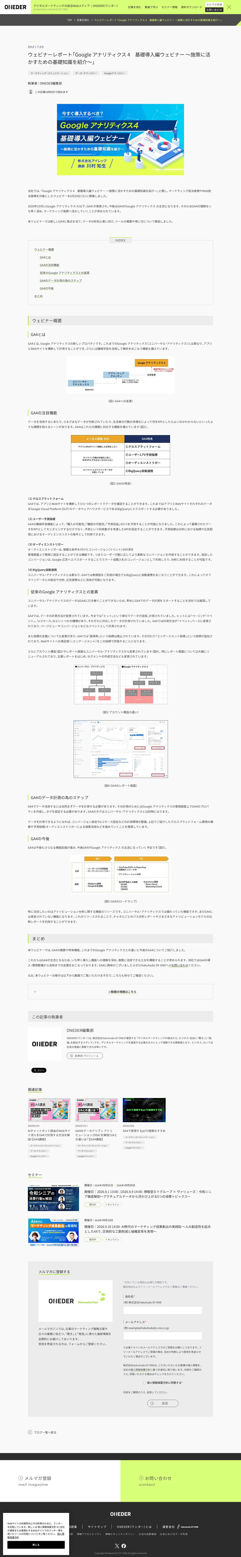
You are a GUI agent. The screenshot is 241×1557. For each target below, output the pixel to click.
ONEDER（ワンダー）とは (134, 1527)
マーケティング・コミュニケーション (49, 73)
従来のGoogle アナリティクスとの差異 (64, 273)
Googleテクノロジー (114, 73)
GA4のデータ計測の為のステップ (61, 280)
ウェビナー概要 (44, 249)
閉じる (36, 1544)
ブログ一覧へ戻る (45, 1432)
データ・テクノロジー (86, 73)
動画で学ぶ (151, 7)
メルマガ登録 (214, 4)
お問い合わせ (214, 9)
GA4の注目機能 (49, 265)
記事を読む (134, 7)
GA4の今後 (47, 288)
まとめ (38, 296)
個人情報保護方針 (140, 1369)
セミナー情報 (169, 7)
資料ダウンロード (191, 7)
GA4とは (45, 257)
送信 (164, 1403)
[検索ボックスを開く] (234, 7)
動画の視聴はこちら (123, 991)
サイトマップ (97, 1527)
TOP (69, 20)
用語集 (72, 1527)
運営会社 (168, 1527)
